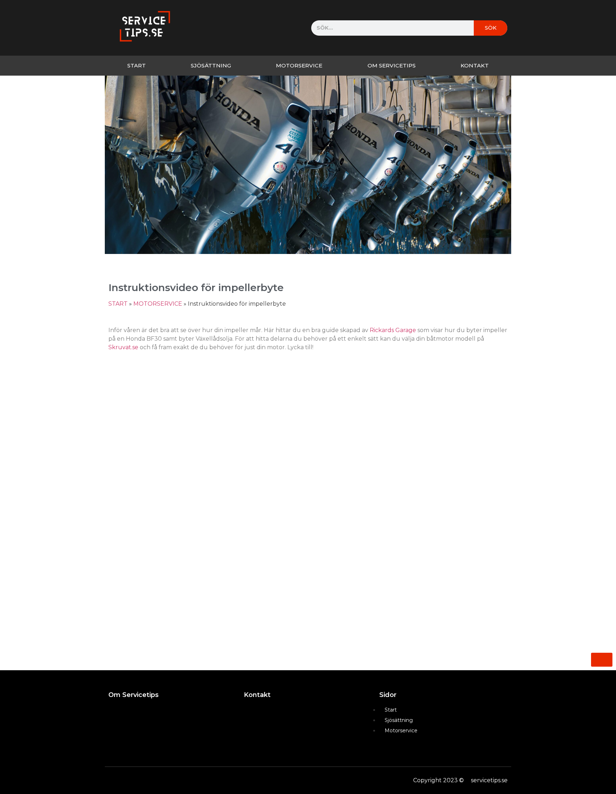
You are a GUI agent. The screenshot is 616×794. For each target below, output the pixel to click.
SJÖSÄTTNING (211, 65)
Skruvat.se (123, 347)
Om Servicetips (133, 695)
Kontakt (257, 695)
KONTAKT (475, 65)
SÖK (491, 27)
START (136, 65)
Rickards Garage (393, 330)
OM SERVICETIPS (392, 65)
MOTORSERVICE (299, 65)
